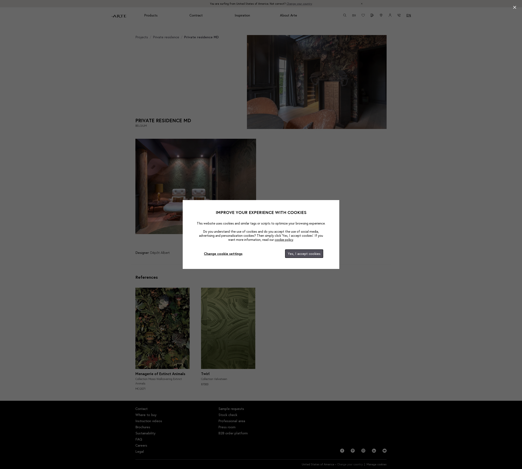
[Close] (514, 7)
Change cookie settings (223, 253)
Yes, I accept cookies (304, 253)
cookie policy (284, 239)
